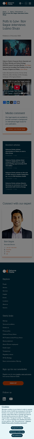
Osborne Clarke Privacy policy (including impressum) (16, 422)
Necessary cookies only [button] (17, 432)
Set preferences (17, 435)
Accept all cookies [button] (17, 428)
